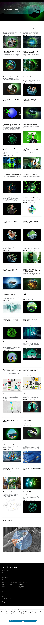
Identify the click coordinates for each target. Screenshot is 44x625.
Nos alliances (5, 579)
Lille (2, 593)
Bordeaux (3, 589)
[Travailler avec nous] (41, 1)
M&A (10, 598)
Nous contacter (5, 570)
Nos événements (20, 584)
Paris (3, 584)
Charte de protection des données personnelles (8, 609)
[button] (32, 1)
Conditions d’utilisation (5, 607)
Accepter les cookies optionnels (15, 620)
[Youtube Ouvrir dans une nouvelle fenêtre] (6, 603)
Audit (10, 588)
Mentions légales (18, 609)
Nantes (3, 591)
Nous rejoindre (5, 572)
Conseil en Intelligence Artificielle (11, 585)
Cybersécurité (12, 596)
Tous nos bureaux (4, 598)
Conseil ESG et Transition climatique (12, 593)
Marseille (3, 586)
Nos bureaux (5, 577)
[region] (22, 617)
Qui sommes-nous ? (6, 575)
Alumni (19, 590)
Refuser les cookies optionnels (30, 620)
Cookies (10, 607)
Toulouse (3, 596)
